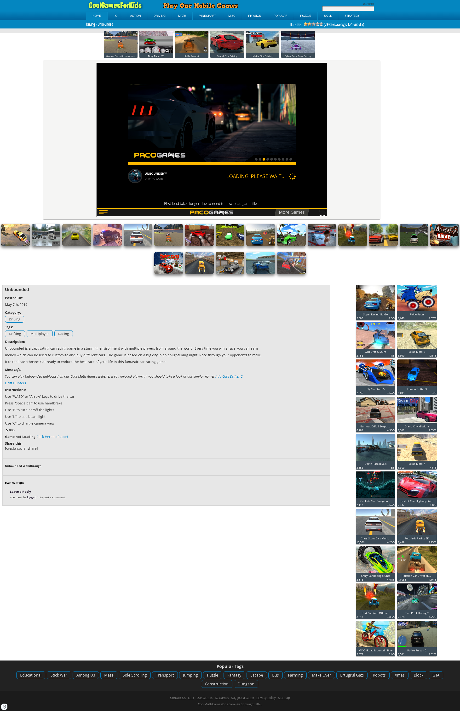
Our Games (204, 697)
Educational (30, 675)
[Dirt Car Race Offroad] (352, 245)
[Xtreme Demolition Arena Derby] (121, 52)
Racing (63, 333)
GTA (435, 675)
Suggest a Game (242, 697)
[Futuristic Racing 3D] (199, 273)
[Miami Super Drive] (260, 273)
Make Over (321, 675)
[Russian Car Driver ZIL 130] (417, 573)
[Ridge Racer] (417, 311)
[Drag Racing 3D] (383, 245)
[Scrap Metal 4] (417, 461)
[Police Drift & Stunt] (107, 245)
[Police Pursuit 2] (417, 647)
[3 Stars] (313, 24)
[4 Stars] (317, 24)
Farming (295, 675)
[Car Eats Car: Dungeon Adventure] (375, 498)
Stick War (59, 675)
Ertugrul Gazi (352, 675)
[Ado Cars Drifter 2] (199, 245)
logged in (33, 497)
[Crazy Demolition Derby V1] (414, 245)
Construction (217, 684)
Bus (275, 675)
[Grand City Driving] (227, 52)
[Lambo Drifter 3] (417, 386)
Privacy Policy (266, 697)
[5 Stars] (321, 24)
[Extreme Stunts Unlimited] (76, 245)
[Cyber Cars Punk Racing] (298, 52)
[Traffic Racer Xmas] (168, 273)
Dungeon (246, 684)
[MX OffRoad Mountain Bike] (375, 647)
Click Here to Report (52, 436)
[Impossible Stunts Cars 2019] (15, 245)
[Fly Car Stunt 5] (375, 386)
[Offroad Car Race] (230, 245)
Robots (379, 675)
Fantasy (234, 675)
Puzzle (212, 675)
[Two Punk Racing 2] (417, 610)
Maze (109, 675)
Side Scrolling (135, 675)
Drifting (15, 333)
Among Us (85, 675)
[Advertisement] (297, 359)
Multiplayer (39, 333)
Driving (90, 24)
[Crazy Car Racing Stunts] (375, 573)
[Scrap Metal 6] (417, 349)
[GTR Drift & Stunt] (375, 349)
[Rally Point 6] (191, 52)
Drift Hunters (15, 383)
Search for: (368, 3)
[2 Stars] (309, 24)
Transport (165, 675)
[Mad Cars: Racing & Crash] (291, 273)
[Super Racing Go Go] (375, 311)
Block (418, 675)
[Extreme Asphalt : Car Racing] (260, 245)
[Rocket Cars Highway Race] (417, 498)
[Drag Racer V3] (156, 52)
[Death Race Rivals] (375, 461)
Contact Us (178, 697)
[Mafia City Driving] (262, 52)
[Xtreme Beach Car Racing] (291, 245)
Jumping (190, 675)
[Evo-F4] (46, 245)
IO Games (222, 697)
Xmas (400, 675)
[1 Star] (306, 24)
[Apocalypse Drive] (444, 245)
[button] (4, 707)
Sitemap (284, 697)
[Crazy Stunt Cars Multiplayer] (138, 245)
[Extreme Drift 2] (230, 273)
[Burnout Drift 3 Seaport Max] (375, 423)
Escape (256, 675)
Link (191, 697)
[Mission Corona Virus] (322, 245)
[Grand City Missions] (417, 423)
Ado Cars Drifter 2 (229, 376)
